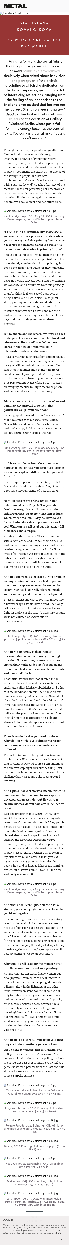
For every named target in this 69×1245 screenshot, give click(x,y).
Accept (59, 1239)
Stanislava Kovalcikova (41, 71)
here (58, 1233)
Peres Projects (12, 193)
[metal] (15, 6)
